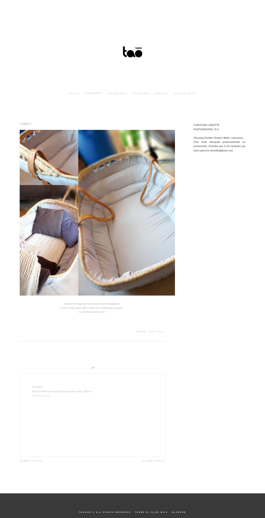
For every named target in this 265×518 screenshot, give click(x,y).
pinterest (161, 93)
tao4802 (85, 512)
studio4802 (93, 93)
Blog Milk (159, 512)
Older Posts (154, 461)
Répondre (41, 396)
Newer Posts (31, 461)
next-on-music (185, 93)
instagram (141, 93)
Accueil (73, 93)
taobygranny (117, 93)
